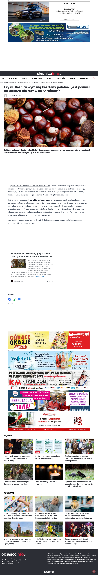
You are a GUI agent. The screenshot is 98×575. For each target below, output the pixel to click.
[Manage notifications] (94, 571)
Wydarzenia (13, 78)
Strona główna (4, 82)
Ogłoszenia (84, 78)
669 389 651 (11, 558)
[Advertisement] (49, 55)
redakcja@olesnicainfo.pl (12, 562)
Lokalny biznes (37, 78)
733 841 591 (17, 558)
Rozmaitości (60, 78)
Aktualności (12, 82)
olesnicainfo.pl (61, 561)
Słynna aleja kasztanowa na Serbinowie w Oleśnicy (30, 186)
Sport (49, 78)
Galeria (72, 78)
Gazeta (24, 78)
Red (20, 95)
